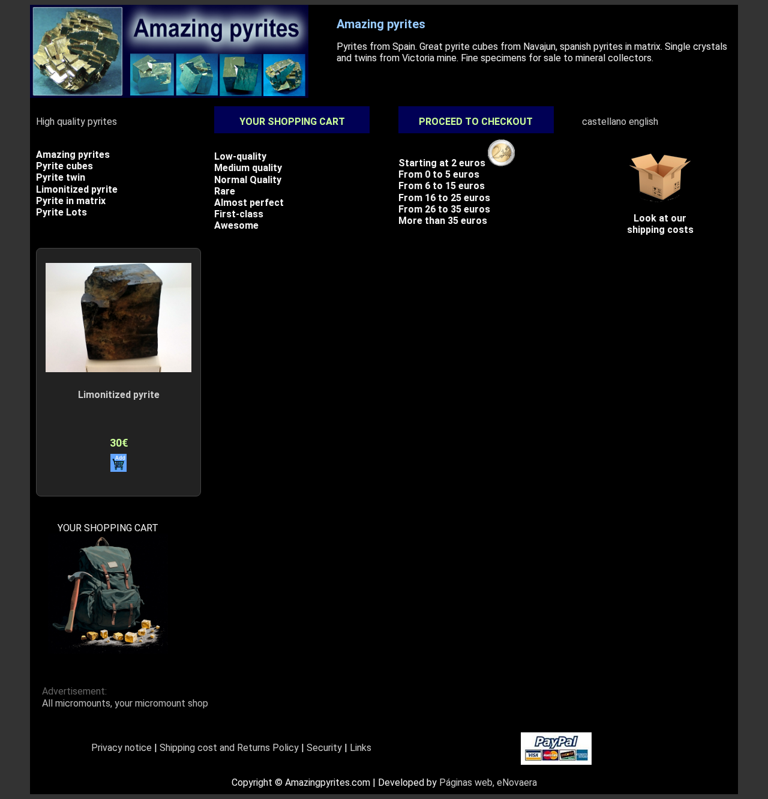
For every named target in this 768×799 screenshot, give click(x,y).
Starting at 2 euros (443, 163)
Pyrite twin (60, 177)
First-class (238, 214)
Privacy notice (121, 747)
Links (360, 747)
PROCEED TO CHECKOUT (476, 121)
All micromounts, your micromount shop (125, 703)
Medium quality (248, 167)
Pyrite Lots (61, 212)
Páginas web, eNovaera (488, 782)
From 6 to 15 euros (441, 185)
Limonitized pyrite (77, 189)
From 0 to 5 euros (438, 174)
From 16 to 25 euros (444, 198)
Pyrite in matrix (71, 201)
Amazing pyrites (73, 154)
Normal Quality (247, 179)
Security (324, 747)
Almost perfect (249, 202)
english (643, 121)
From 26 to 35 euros (444, 209)
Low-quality (240, 156)
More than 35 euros (442, 220)
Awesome (236, 225)
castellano (604, 121)
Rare (224, 191)
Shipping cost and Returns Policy (229, 747)
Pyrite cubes (64, 166)
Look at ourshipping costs (660, 224)
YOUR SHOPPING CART (292, 121)
